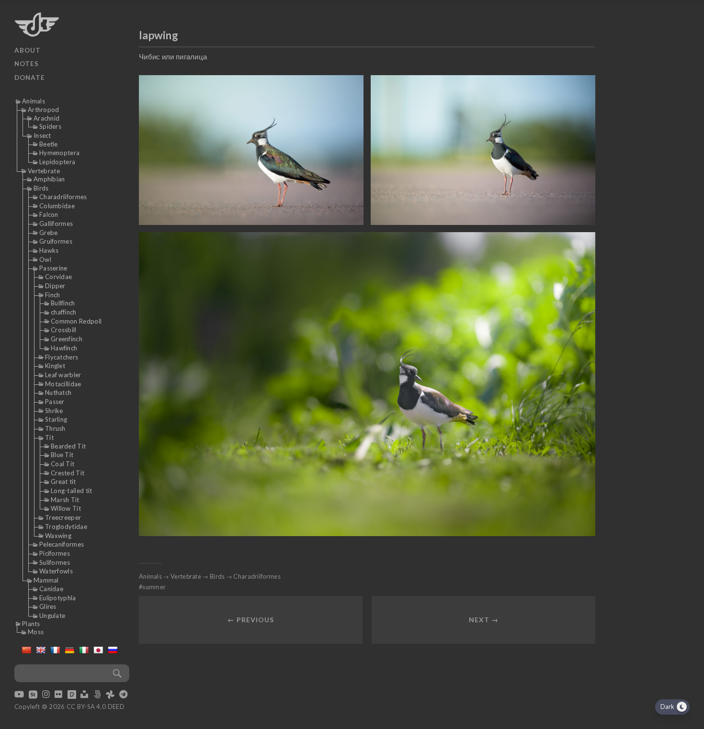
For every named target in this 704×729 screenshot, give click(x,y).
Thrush (55, 428)
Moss (36, 632)
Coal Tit (62, 464)
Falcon (48, 214)
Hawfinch (64, 348)
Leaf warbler (63, 375)
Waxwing (58, 535)
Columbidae (57, 206)
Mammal (46, 580)
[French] (55, 650)
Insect (42, 135)
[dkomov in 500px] (97, 695)
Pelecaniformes (61, 544)
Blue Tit (62, 455)
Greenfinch (66, 339)
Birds (41, 188)
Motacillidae (63, 384)
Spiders (50, 126)
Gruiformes (55, 241)
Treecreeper (63, 517)
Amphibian (49, 179)
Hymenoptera (59, 153)
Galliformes (56, 223)
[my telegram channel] (123, 695)
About (27, 50)
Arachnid (46, 118)
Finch (52, 295)
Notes (26, 63)
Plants (31, 624)
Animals (33, 101)
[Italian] (84, 650)
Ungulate (52, 615)
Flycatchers (61, 357)
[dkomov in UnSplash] (84, 695)
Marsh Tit (65, 500)
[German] (69, 650)
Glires (48, 606)
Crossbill (64, 330)
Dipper (55, 286)
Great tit (63, 481)
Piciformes (54, 553)
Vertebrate (44, 171)
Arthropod (43, 109)
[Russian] (112, 650)
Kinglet (55, 366)
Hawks (49, 250)
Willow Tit (66, 508)
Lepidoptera (57, 162)
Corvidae (58, 276)
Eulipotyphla (57, 598)
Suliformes (54, 562)
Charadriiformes (63, 197)
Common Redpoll (76, 321)
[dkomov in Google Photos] (110, 695)
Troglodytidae (66, 526)
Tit (49, 437)
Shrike (54, 411)
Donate (29, 77)
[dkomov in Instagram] (46, 695)
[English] (40, 650)
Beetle (48, 144)
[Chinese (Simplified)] (26, 650)
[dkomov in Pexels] (72, 695)
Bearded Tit (68, 446)
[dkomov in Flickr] (58, 695)
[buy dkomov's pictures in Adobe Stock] (33, 695)
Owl (45, 259)
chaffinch (64, 312)
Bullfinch (63, 303)
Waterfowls (56, 571)
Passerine (53, 268)
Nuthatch (58, 392)
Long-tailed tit (71, 490)
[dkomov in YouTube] (19, 695)
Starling (56, 419)
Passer (55, 401)
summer (154, 587)
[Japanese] (98, 650)
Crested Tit (67, 473)
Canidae (51, 589)
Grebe (48, 232)
